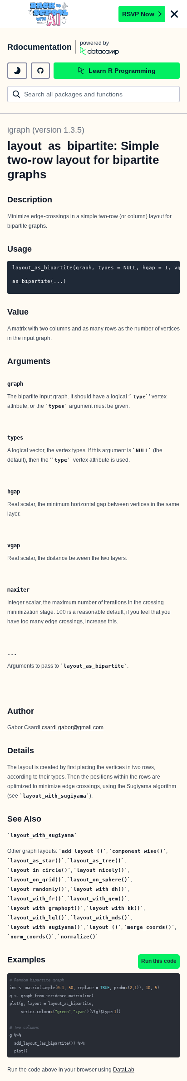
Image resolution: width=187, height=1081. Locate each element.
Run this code (159, 961)
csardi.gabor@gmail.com (72, 727)
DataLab (123, 1070)
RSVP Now (138, 14)
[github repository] (40, 70)
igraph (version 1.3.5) (45, 129)
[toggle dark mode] (17, 70)
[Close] (174, 14)
